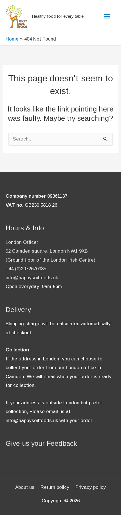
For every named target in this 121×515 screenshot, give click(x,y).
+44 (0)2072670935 (26, 268)
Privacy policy (90, 487)
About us (24, 487)
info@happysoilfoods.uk (32, 277)
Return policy (55, 487)
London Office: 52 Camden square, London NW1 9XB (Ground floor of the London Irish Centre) (50, 251)
